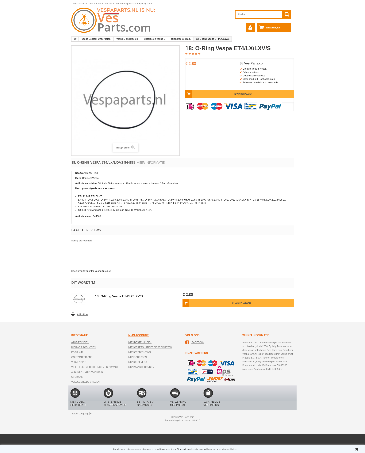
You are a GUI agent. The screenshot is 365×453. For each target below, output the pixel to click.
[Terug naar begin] (75, 39)
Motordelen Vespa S (154, 39)
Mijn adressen (137, 357)
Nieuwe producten (83, 347)
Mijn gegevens (137, 362)
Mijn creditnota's (139, 352)
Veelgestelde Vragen (85, 382)
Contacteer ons (81, 357)
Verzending (78, 362)
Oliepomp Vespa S (181, 39)
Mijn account (138, 335)
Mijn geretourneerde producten (150, 347)
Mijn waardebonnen (141, 367)
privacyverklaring (229, 449)
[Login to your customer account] (250, 27)
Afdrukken (82, 314)
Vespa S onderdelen (127, 39)
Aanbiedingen (80, 342)
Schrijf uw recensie (81, 240)
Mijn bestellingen (140, 342)
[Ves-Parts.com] (115, 20)
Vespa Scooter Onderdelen (96, 39)
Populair (77, 352)
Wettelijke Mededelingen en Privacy (94, 367)
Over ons (77, 377)
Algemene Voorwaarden (87, 372)
